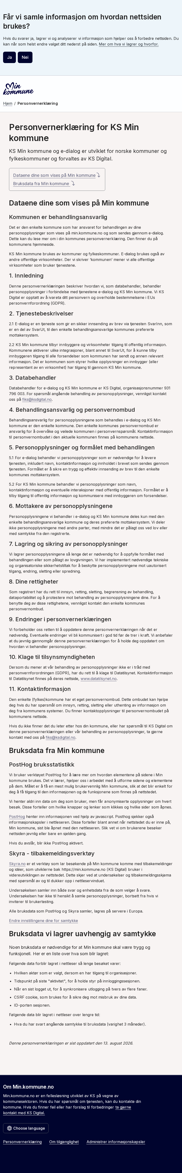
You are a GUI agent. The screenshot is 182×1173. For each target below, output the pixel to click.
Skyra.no (17, 863)
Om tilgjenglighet (64, 1141)
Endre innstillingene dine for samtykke (43, 920)
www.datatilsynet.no (99, 678)
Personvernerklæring (22, 1141)
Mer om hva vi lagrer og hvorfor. (129, 44)
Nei (25, 57)
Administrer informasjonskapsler (115, 1141)
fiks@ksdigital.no (37, 399)
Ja (9, 57)
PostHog (17, 816)
